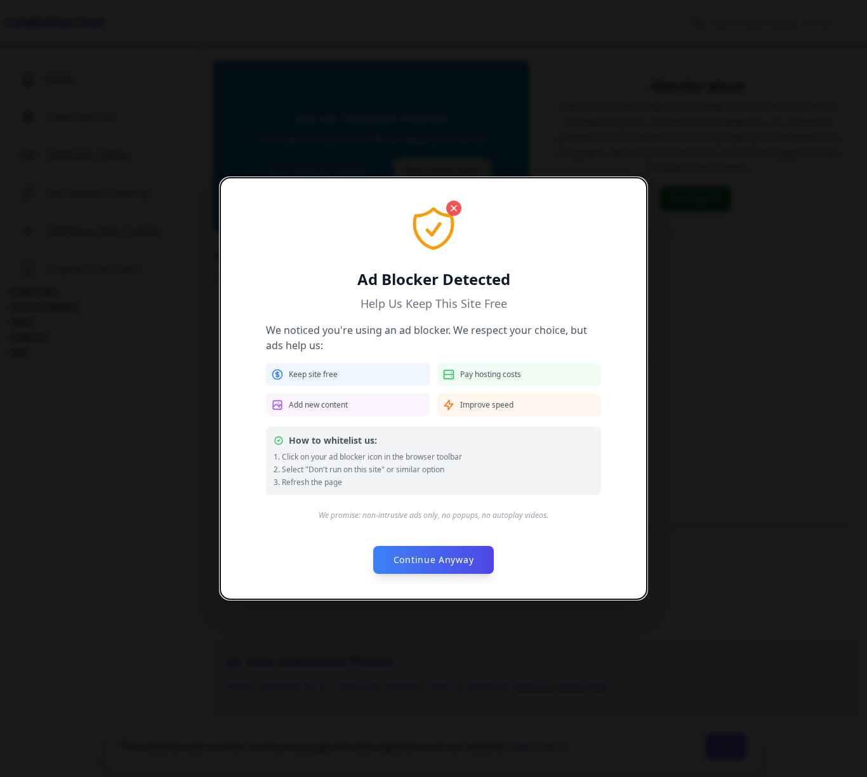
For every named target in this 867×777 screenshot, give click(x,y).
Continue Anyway (434, 560)
